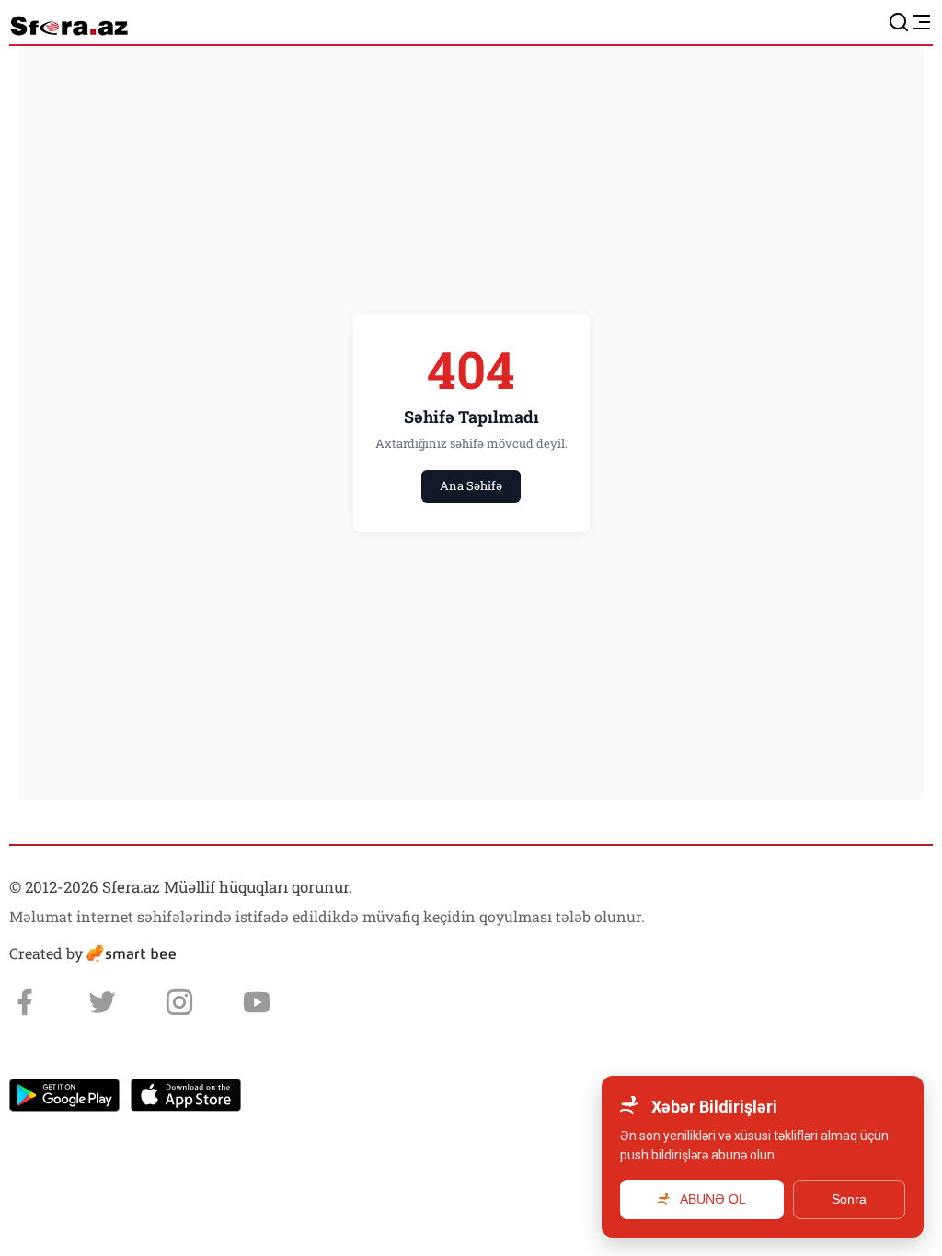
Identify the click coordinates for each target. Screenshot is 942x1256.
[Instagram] (179, 1002)
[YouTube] (256, 1002)
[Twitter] (102, 1002)
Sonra (849, 1199)
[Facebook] (24, 1002)
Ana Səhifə (471, 485)
